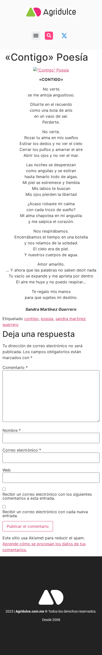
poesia (47, 318)
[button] (36, 36)
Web (6, 470)
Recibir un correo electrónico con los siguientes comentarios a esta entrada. (47, 496)
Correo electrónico (21, 450)
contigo (31, 318)
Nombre (11, 430)
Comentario (15, 367)
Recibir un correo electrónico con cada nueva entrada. (45, 514)
